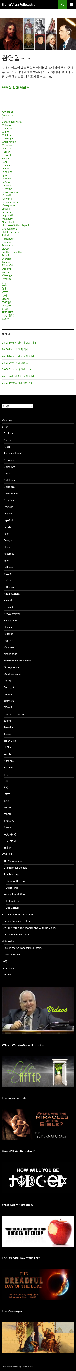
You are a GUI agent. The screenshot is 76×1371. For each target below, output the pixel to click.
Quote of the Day (15, 881)
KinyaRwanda (10, 191)
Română (6, 242)
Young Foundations (15, 894)
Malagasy (7, 218)
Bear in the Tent (13, 954)
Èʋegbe (6, 158)
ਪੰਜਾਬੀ (5, 292)
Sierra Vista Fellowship (18, 4)
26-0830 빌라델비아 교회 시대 (19, 342)
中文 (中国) (8, 312)
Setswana (7, 245)
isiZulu (6, 181)
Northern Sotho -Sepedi (15, 225)
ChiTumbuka (9, 141)
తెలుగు (5, 298)
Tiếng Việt (8, 265)
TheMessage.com (13, 860)
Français (7, 165)
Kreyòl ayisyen (10, 201)
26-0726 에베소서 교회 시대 (18, 376)
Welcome (7, 419)
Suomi (5, 255)
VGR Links (8, 854)
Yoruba (6, 272)
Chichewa (7, 128)
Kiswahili (7, 198)
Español (6, 155)
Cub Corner (12, 907)
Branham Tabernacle (15, 867)
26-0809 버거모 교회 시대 (16, 362)
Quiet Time (12, 887)
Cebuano (7, 125)
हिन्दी (4, 288)
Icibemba (7, 171)
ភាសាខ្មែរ (6, 302)
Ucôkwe (6, 268)
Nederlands (8, 221)
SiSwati (6, 248)
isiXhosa (6, 178)
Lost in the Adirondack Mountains (23, 947)
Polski (5, 235)
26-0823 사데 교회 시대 (15, 349)
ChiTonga (7, 138)
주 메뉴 (71, 4)
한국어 (6, 308)
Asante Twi (8, 115)
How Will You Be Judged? (18, 1151)
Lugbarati (7, 215)
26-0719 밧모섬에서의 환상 (17, 382)
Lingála (6, 208)
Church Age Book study (15, 934)
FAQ (4, 961)
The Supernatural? (14, 1098)
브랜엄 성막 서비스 (16, 88)
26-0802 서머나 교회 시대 (16, 369)
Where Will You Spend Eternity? (23, 1045)
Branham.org (11, 874)
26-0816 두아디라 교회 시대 (18, 355)
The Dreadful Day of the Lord (21, 1257)
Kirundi (6, 195)
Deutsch (6, 148)
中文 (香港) (8, 315)
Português (8, 238)
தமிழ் (4, 295)
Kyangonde (8, 205)
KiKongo (7, 188)
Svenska (6, 258)
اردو (5, 282)
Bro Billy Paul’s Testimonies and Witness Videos (29, 927)
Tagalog (6, 262)
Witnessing (8, 941)
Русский (6, 278)
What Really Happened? (17, 1204)
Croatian (7, 145)
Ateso (5, 118)
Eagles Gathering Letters (17, 921)
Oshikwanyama (10, 231)
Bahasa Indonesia (12, 121)
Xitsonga (7, 275)
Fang (4, 161)
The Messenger (12, 1311)
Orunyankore (9, 228)
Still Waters (12, 901)
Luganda (6, 211)
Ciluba (5, 131)
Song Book (8, 967)
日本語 (6, 318)
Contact (6, 974)
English (6, 151)
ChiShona (7, 135)
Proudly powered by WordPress (17, 1366)
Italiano (6, 185)
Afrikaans (7, 111)
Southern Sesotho (12, 252)
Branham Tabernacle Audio (17, 914)
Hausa (5, 168)
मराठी (4, 285)
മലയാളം (7, 305)
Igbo (4, 175)
